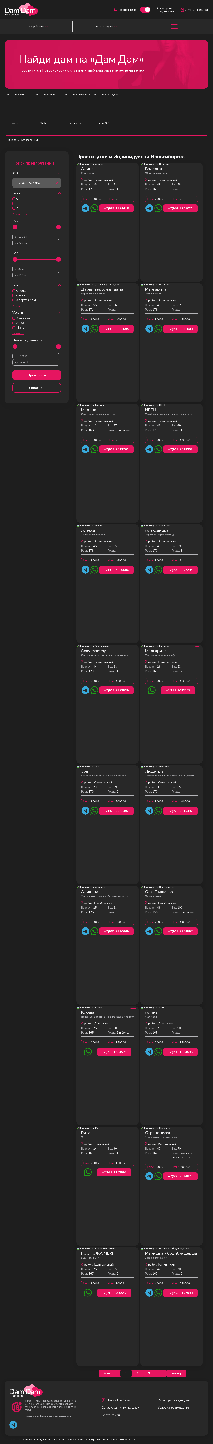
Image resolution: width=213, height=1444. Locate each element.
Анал (20, 322)
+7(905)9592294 (180, 570)
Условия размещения (174, 1407)
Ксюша (87, 1012)
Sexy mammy (93, 651)
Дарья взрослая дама (102, 289)
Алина (87, 169)
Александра (157, 530)
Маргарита (156, 289)
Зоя (84, 771)
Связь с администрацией (120, 1407)
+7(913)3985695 (116, 329)
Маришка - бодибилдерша (171, 1253)
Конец (176, 1373)
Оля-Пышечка (159, 892)
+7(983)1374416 (116, 208)
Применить (37, 375)
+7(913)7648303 (180, 449)
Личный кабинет (119, 1400)
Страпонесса (157, 1133)
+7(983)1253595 (114, 1052)
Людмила (154, 771)
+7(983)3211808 (180, 329)
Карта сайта (111, 1415)
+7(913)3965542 (114, 1293)
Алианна (89, 892)
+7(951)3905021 (180, 208)
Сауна (20, 295)
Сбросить (36, 388)
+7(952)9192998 (180, 1293)
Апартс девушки (28, 300)
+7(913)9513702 (116, 449)
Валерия (153, 169)
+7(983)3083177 (178, 690)
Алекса (88, 530)
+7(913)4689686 (116, 570)
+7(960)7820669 (116, 931)
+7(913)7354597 (180, 931)
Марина (88, 410)
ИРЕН (150, 410)
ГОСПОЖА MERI (97, 1253)
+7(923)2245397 (116, 811)
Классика (23, 318)
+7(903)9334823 (180, 1176)
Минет (21, 327)
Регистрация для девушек (165, 10)
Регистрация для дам (174, 1400)
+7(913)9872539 (116, 690)
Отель (21, 290)
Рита (85, 1133)
